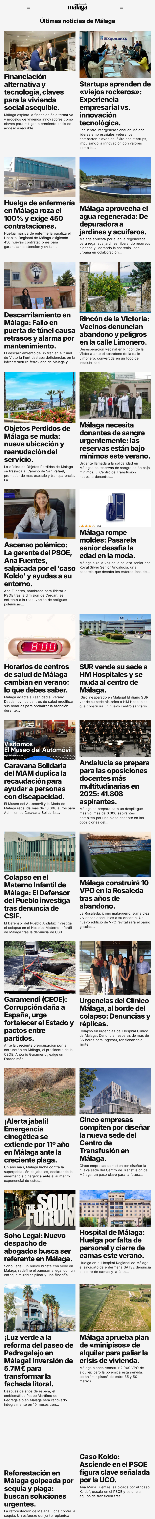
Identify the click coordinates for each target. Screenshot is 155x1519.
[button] (28, 7)
